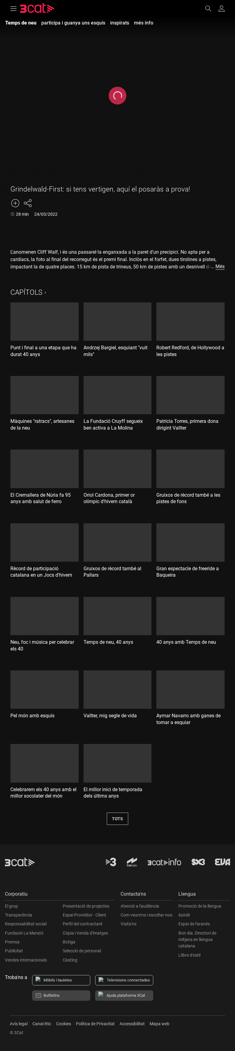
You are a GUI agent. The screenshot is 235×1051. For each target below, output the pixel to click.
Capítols (26, 292)
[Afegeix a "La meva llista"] (15, 203)
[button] (59, 895)
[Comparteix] (27, 203)
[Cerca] (211, 8)
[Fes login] (221, 8)
